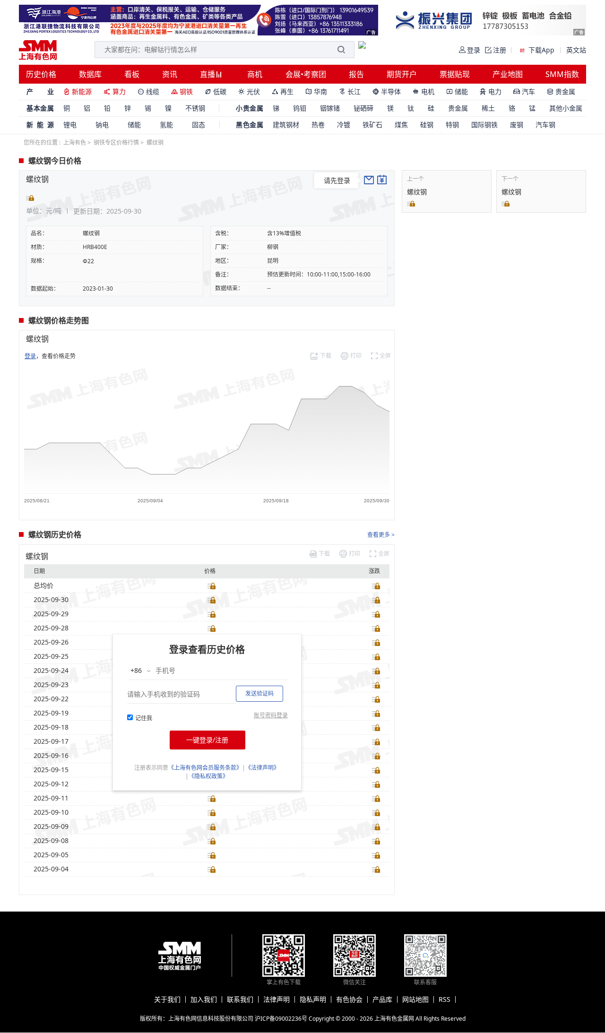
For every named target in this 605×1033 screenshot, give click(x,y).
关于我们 (167, 999)
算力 (115, 91)
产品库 (382, 999)
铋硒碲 (363, 107)
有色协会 (349, 999)
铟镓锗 (330, 107)
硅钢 (426, 124)
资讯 (169, 74)
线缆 (148, 91)
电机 (423, 91)
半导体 (386, 91)
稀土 (488, 107)
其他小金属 (565, 107)
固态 (198, 124)
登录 (30, 356)
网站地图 (415, 999)
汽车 (524, 91)
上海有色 (74, 142)
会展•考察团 (305, 74)
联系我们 (240, 999)
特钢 (452, 124)
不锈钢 (195, 107)
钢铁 (182, 91)
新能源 (77, 91)
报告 (356, 74)
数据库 (90, 74)
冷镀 (343, 124)
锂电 (70, 124)
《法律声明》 (262, 768)
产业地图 (508, 74)
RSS (444, 999)
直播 (208, 74)
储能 (457, 91)
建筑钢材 (286, 124)
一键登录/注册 (207, 739)
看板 (131, 74)
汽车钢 (545, 124)
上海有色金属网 (394, 1019)
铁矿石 (372, 124)
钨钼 (299, 107)
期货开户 (402, 74)
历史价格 (41, 74)
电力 (490, 91)
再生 (283, 91)
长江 (350, 91)
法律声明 (276, 999)
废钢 (516, 124)
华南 (316, 91)
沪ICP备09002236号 (281, 1019)
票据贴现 (455, 74)
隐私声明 (313, 999)
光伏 (249, 91)
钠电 (102, 124)
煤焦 (401, 124)
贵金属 (561, 91)
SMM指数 (562, 74)
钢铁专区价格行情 (116, 142)
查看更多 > (381, 535)
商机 (254, 74)
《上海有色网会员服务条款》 (205, 768)
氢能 (166, 124)
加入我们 (203, 999)
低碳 (215, 91)
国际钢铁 (484, 124)
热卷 (318, 124)
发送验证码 (259, 693)
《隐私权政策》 (208, 776)
